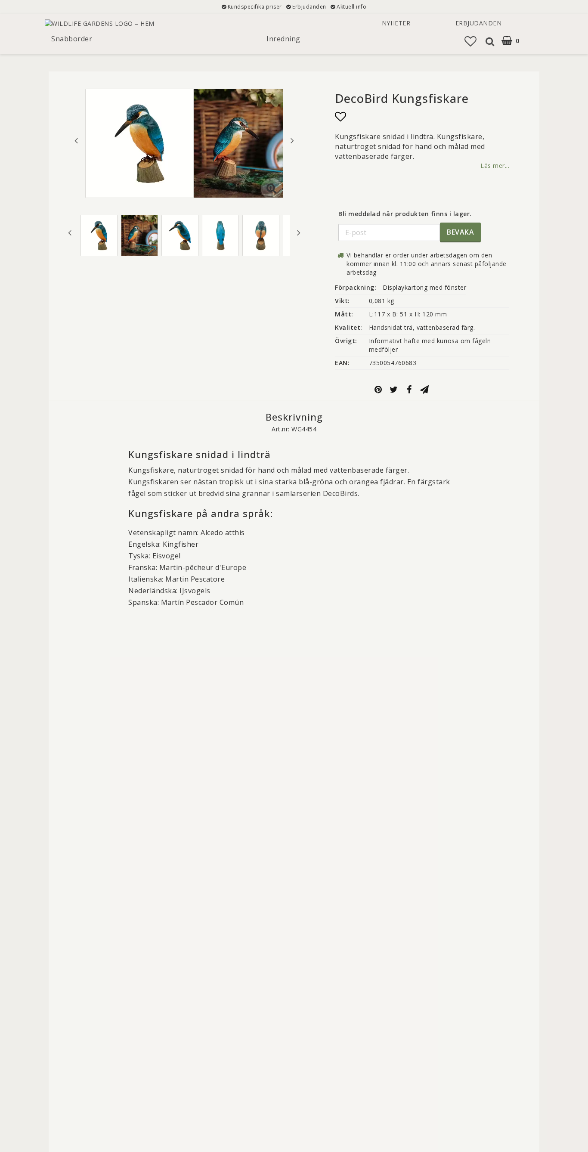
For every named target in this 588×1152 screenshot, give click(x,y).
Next (292, 140)
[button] (470, 41)
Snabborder (71, 38)
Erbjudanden (478, 23)
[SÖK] (488, 41)
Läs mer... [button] (494, 165)
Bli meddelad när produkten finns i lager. (405, 214)
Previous (76, 140)
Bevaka (460, 232)
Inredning (283, 38)
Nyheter (396, 23)
